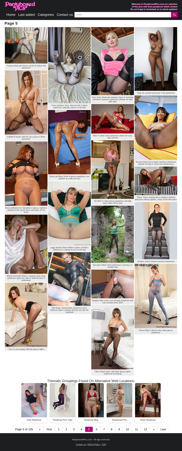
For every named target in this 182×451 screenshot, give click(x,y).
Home (10, 15)
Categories (46, 15)
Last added (26, 15)
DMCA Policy (94, 444)
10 (127, 429)
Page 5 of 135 (24, 429)
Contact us (65, 15)
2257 (104, 444)
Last (163, 429)
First (49, 429)
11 (136, 429)
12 (145, 429)
